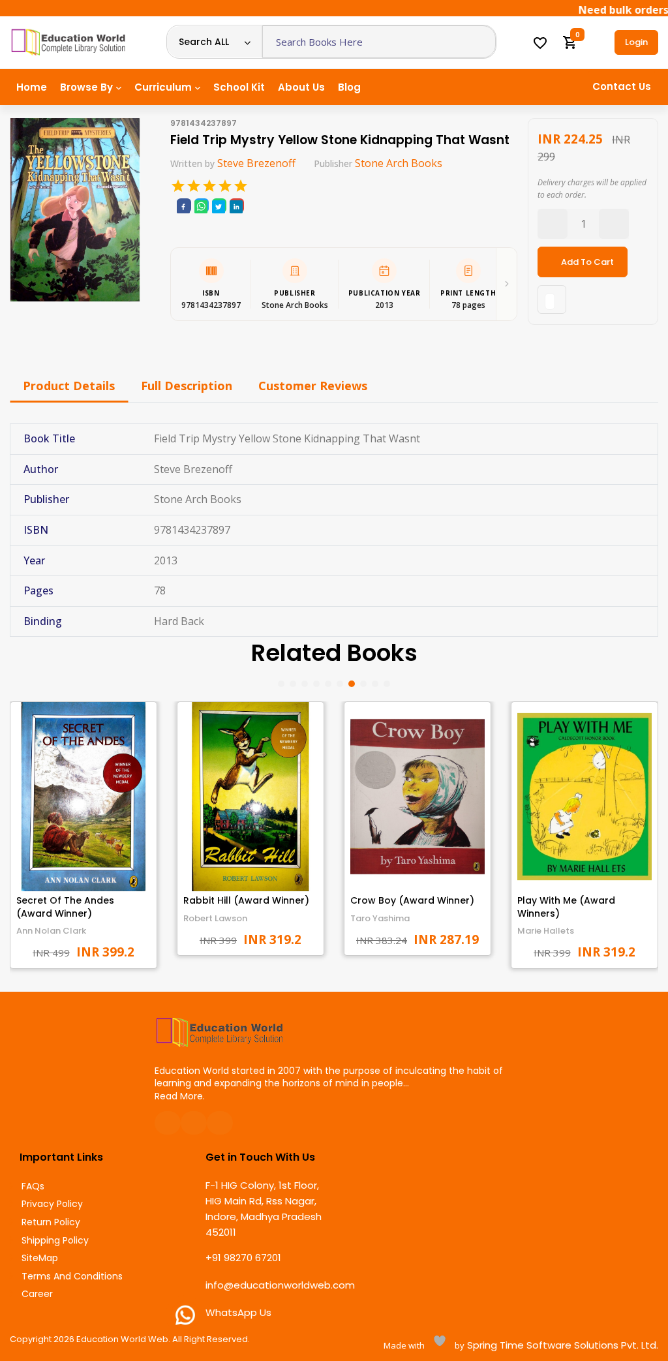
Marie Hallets (545, 931)
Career (37, 1294)
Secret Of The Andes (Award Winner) (65, 907)
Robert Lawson (215, 918)
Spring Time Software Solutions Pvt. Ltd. (561, 1345)
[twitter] (218, 205)
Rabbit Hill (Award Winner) (246, 900)
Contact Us (621, 86)
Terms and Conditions (72, 1276)
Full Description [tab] (186, 385)
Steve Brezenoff (256, 163)
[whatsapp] (200, 205)
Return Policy (51, 1222)
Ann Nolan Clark (51, 931)
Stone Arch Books (398, 163)
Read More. (180, 1096)
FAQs (33, 1186)
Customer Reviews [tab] (312, 385)
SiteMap (40, 1258)
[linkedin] (236, 205)
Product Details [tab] (69, 385)
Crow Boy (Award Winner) (412, 900)
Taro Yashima (380, 918)
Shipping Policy (55, 1240)
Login (636, 42)
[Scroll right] (506, 284)
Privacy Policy (52, 1204)
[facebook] (183, 205)
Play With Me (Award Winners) (566, 907)
